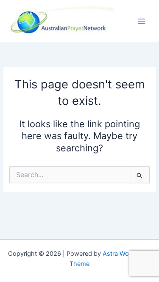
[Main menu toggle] (142, 21)
